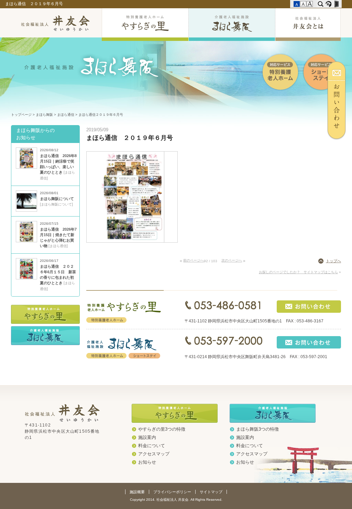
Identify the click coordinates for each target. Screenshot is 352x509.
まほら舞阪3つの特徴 (257, 429)
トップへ (333, 261)
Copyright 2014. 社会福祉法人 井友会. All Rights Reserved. (176, 499)
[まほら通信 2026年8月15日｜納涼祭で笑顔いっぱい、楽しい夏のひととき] (26, 167)
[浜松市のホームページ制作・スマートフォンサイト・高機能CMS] (328, 4)
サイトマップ (211, 492)
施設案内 (147, 437)
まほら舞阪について (57, 199)
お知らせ (147, 462)
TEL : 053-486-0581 (223, 305)
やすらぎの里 (145, 24)
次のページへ (231, 260)
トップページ (21, 115)
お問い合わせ (339, 101)
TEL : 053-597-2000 (223, 341)
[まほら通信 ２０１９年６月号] (132, 241)
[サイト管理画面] (336, 4)
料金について (151, 445)
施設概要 (137, 492)
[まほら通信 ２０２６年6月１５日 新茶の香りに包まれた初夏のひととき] (26, 278)
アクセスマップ (153, 454)
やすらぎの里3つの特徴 (161, 429)
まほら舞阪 (231, 24)
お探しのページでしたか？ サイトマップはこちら (298, 272)
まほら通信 (65, 115)
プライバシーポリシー (172, 492)
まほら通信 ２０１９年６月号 (34, 3)
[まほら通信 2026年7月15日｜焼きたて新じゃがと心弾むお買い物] (26, 241)
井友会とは (308, 24)
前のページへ (193, 260)
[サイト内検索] (320, 4)
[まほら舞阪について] (26, 210)
